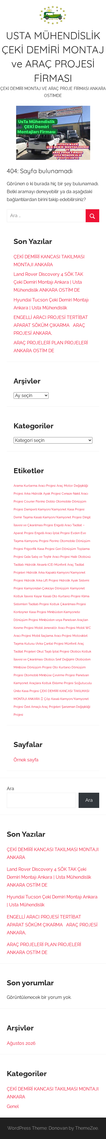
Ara (10, 788)
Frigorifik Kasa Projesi (39, 548)
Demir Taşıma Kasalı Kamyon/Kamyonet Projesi (47, 517)
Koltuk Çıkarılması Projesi (68, 604)
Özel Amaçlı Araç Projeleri (42, 706)
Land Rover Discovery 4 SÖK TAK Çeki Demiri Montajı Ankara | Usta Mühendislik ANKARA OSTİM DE (48, 282)
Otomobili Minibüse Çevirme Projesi (49, 675)
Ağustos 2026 (21, 1043)
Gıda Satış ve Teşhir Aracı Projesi (47, 556)
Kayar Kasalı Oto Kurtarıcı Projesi (57, 596)
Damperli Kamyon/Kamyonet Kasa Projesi (54, 509)
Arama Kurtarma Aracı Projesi (34, 485)
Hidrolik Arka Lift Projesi (41, 580)
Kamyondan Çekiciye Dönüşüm (46, 588)
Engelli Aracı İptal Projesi (52, 533)
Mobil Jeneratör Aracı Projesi (54, 627)
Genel (13, 1106)
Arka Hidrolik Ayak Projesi (42, 493)
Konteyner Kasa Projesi (30, 612)
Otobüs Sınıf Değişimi (59, 659)
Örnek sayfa (26, 760)
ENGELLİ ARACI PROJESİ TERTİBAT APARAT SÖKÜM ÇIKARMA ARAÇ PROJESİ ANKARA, (51, 325)
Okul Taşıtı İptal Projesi (53, 651)
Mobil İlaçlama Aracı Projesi (51, 635)
